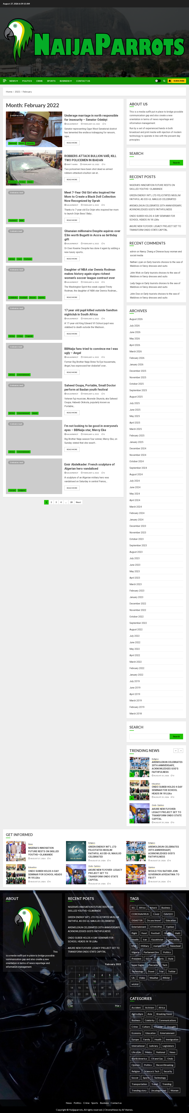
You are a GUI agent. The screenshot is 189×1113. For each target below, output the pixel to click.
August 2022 (136, 629)
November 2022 (137, 610)
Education (156, 760)
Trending (166, 1084)
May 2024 (134, 493)
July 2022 (134, 635)
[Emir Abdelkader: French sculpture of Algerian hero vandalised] (34, 476)
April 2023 (134, 577)
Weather (154, 977)
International (138, 1045)
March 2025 (135, 429)
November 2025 (137, 377)
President (136, 958)
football (23, 297)
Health (135, 939)
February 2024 (136, 513)
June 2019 (134, 687)
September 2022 (138, 623)
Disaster (158, 1026)
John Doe (135, 293)
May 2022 (134, 649)
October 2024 (136, 461)
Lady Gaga (135, 283)
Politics (27, 81)
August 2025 (136, 396)
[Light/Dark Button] (158, 80)
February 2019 (136, 707)
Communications (167, 1020)
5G (133, 907)
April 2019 (134, 694)
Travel (151, 971)
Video (142, 977)
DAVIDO (168, 914)
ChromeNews (111, 1109)
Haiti (177, 933)
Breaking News (164, 1013)
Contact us (83, 81)
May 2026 (134, 338)
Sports (51, 81)
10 (94, 981)
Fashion (170, 926)
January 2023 (136, 597)
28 (71, 502)
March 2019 (135, 700)
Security (30, 143)
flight (134, 933)
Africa (11, 259)
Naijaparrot (72, 124)
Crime (39, 81)
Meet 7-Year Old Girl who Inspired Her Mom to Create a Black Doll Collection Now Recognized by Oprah (90, 197)
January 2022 (136, 674)
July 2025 (134, 403)
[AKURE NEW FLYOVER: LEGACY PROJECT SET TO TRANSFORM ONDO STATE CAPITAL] (139, 790)
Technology (137, 971)
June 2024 (134, 487)
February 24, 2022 (91, 124)
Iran (145, 939)
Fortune (27, 259)
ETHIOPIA (156, 926)
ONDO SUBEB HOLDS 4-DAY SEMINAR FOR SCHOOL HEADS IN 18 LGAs (167, 767)
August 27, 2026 (161, 820)
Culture (146, 1026)
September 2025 (138, 390)
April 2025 (134, 422)
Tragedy (29, 336)
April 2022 (134, 655)
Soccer (33, 297)
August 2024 (136, 474)
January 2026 (136, 364)
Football (155, 933)
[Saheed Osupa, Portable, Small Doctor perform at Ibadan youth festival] (34, 399)
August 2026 (136, 319)
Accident (136, 1007)
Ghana (167, 933)
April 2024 (134, 500)
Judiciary (153, 1045)
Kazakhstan (157, 939)
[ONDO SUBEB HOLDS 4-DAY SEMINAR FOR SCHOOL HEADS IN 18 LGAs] (139, 767)
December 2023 (137, 526)
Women (175, 1090)
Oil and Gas (157, 1058)
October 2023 (136, 539)
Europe (12, 490)
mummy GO (159, 945)
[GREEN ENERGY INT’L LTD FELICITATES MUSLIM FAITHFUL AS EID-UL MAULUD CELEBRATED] (76, 851)
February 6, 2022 (91, 205)
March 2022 (135, 661)
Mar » (118, 1005)
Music (34, 413)
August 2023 (136, 552)
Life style (136, 1052)
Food (144, 933)
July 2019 (134, 681)
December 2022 (137, 603)
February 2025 (136, 435)
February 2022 (136, 668)
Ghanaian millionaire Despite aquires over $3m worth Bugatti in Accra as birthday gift (92, 235)
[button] (164, 81)
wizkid (135, 984)
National (12, 143)
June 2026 (134, 332)
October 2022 (136, 616)
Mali (134, 945)
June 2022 (134, 642)
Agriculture (137, 1013)
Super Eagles (138, 965)
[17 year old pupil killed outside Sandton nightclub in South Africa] (34, 322)
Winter (166, 977)
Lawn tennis (174, 939)
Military (145, 945)
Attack (153, 907)
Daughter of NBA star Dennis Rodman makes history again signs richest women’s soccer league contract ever (89, 274)
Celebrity (13, 297)
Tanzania (153, 965)
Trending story (139, 1090)
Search (136, 153)
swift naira (72, 164)
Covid (156, 914)
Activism (149, 1007)
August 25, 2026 (161, 774)
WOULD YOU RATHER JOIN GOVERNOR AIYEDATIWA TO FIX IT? (163, 874)
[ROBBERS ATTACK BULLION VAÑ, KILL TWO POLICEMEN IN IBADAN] (34, 168)
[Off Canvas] (4, 80)
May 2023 (134, 571)
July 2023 (134, 558)
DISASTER (137, 920)
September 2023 (138, 545)
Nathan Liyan (136, 262)
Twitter (172, 971)
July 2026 (134, 325)
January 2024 (136, 519)
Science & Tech (151, 1071)
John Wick (135, 272)
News (12, 81)
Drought (171, 1026)
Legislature (168, 1045)
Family (146, 1039)
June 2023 (134, 564)
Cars (19, 259)
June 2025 (134, 409)
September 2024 (138, 467)
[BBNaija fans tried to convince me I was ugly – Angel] (34, 360)
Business (65, 81)
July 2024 (134, 480)
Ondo (154, 782)
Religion (21, 490)
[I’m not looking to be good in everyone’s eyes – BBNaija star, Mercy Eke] (34, 438)
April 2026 (134, 345)
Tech (164, 965)
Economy (136, 1033)
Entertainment (23, 375)
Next (78, 502)
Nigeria (135, 952)
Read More (72, 143)
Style (170, 958)
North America (139, 1058)
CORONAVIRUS (140, 914)
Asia (150, 1013)
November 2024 (137, 455)
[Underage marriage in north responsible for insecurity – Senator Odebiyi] (34, 129)
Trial (161, 971)
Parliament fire (151, 952)
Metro (148, 1052)
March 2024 (135, 506)
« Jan (70, 1005)
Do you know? (154, 920)
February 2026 (136, 358)
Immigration (172, 1039)
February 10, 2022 (90, 164)
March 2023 (135, 584)
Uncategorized (158, 1090)
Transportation (139, 1084)
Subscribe (179, 80)
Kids (21, 220)
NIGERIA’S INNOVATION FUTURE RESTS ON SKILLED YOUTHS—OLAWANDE (167, 813)
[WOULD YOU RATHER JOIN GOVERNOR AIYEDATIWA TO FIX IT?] (136, 874)
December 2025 (137, 371)
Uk (133, 977)
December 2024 (137, 448)
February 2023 (136, 590)
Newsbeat (175, 945)
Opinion (160, 782)
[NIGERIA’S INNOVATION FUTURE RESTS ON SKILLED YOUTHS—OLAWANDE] (139, 813)
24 (94, 994)
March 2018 (135, 713)
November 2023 (137, 532)
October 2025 (136, 383)
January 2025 (136, 442)
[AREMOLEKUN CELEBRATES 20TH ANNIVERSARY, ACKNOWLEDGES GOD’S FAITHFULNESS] (136, 851)
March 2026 (135, 351)
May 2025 (134, 416)
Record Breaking (164, 1064)
